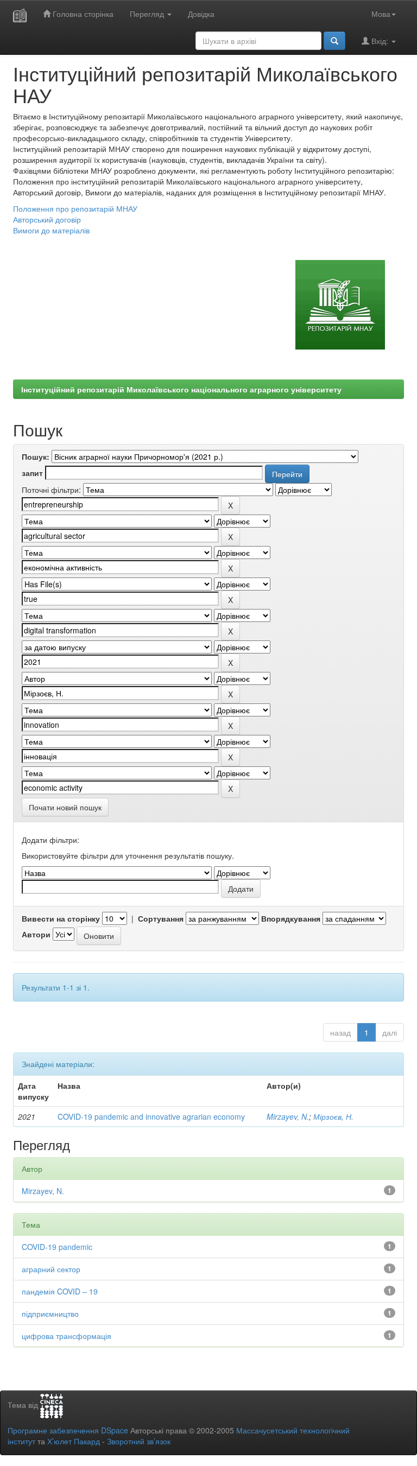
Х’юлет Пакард (73, 1441)
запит (32, 472)
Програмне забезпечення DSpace (68, 1430)
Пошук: (35, 456)
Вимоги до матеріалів (51, 230)
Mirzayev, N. (288, 1116)
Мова (380, 13)
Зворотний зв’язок (138, 1441)
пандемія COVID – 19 (60, 1291)
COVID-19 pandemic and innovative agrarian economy (151, 1116)
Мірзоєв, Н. (333, 1116)
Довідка (201, 13)
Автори (36, 934)
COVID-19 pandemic (57, 1246)
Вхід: (379, 40)
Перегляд (148, 13)
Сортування (161, 918)
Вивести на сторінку (61, 918)
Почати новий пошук (65, 807)
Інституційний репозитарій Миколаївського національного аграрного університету (181, 389)
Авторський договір (47, 219)
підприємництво (50, 1313)
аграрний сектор (51, 1269)
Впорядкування (290, 918)
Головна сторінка (81, 13)
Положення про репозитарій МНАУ (75, 208)
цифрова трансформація (66, 1335)
